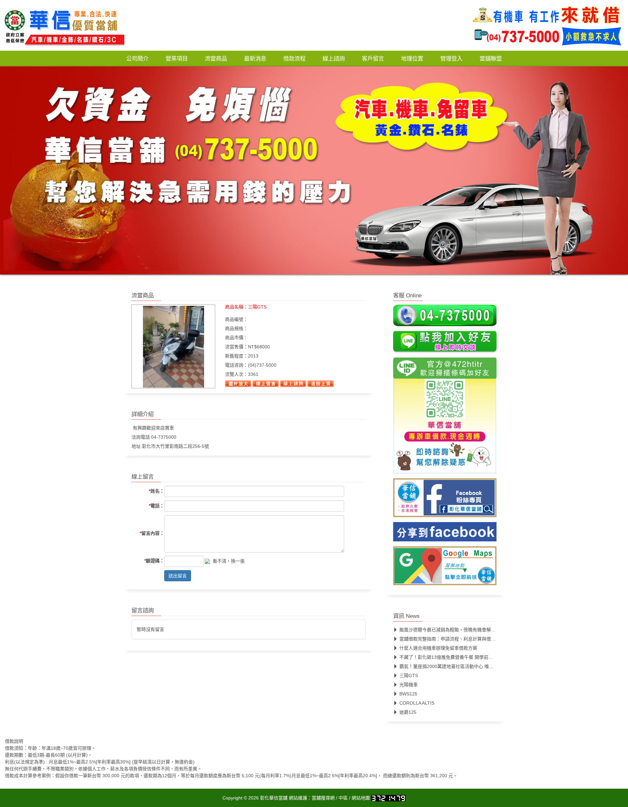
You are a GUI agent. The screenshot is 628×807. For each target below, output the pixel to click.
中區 (343, 797)
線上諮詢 (334, 58)
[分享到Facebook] (445, 533)
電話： (156, 505)
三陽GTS (408, 675)
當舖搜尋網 (323, 797)
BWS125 (408, 693)
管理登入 (451, 58)
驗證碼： (154, 560)
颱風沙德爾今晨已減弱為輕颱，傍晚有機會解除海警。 (454, 629)
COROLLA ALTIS (416, 703)
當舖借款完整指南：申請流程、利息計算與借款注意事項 (456, 638)
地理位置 (412, 58)
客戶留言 (373, 58)
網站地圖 (361, 797)
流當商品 (216, 58)
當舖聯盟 (491, 58)
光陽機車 (408, 684)
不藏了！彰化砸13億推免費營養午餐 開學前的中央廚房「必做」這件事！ (473, 657)
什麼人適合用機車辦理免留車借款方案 (438, 648)
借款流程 (294, 58)
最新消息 (255, 58)
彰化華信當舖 (274, 797)
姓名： (156, 491)
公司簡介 (137, 58)
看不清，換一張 (229, 560)
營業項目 (177, 58)
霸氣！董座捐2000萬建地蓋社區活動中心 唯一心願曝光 (455, 666)
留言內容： (152, 533)
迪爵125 (407, 712)
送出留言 (177, 575)
